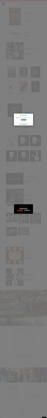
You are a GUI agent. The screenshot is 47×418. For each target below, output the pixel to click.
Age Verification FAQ (23, 121)
